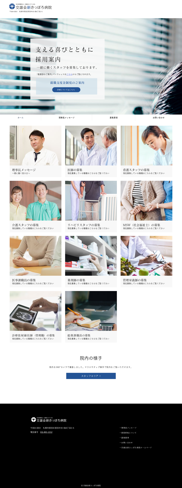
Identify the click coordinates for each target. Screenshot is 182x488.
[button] (36, 206)
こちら (69, 74)
